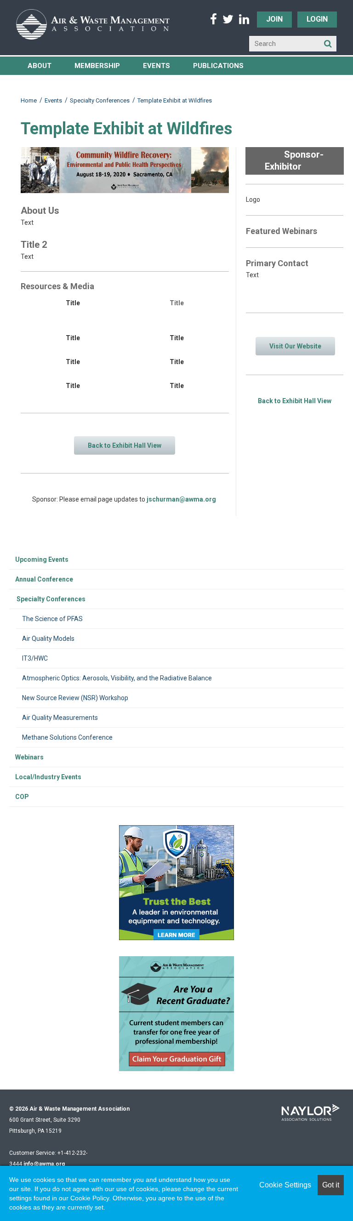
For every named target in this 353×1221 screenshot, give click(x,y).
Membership (97, 66)
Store (167, 84)
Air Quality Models (48, 638)
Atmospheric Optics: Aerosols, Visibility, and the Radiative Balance (117, 678)
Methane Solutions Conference (67, 737)
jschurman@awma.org (181, 499)
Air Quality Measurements (60, 717)
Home (29, 100)
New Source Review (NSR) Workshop (75, 698)
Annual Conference (44, 579)
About (39, 66)
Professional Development (80, 84)
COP (22, 796)
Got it (330, 1185)
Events (156, 66)
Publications (218, 66)
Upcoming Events (41, 559)
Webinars (29, 757)
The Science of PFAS (52, 618)
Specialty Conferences (100, 100)
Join (274, 19)
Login (317, 19)
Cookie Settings (285, 1185)
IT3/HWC (35, 658)
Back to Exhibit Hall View (294, 401)
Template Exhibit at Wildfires (174, 100)
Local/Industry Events (48, 777)
